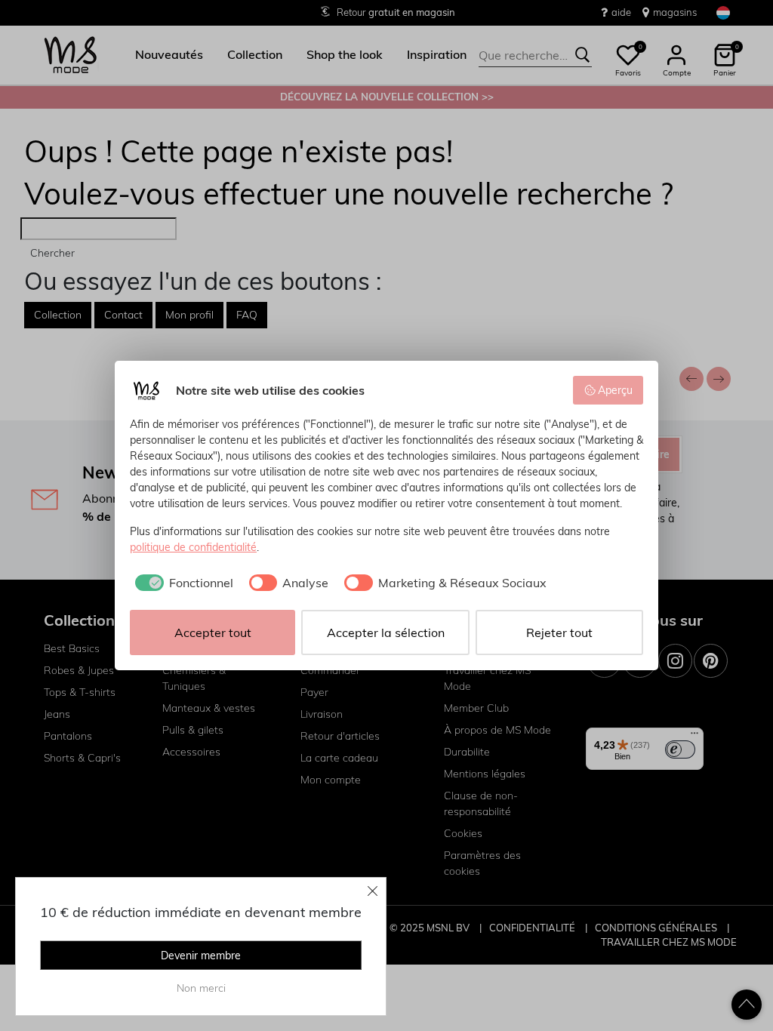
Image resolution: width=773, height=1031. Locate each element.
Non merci (201, 988)
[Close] (373, 891)
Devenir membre (201, 955)
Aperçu (615, 390)
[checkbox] (181, 583)
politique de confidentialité (193, 547)
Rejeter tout (559, 632)
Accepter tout (212, 632)
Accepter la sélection (386, 632)
